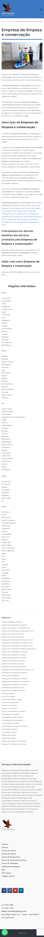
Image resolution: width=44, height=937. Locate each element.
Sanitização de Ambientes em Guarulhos (16, 682)
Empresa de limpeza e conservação (14, 741)
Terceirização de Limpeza (10, 714)
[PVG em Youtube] (15, 890)
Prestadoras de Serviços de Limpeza (14, 673)
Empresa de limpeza (29, 74)
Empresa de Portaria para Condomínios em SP (18, 631)
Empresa (5, 844)
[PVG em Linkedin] (20, 890)
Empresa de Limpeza (9, 738)
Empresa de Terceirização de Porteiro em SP (17, 646)
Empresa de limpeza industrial (12, 622)
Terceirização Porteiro (9, 732)
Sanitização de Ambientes (10, 676)
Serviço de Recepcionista (10, 702)
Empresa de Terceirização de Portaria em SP (17, 643)
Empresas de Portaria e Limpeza (13, 664)
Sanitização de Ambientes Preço (13, 687)
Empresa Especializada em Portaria (14, 658)
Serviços (10, 21)
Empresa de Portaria (9, 735)
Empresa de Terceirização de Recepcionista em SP (19, 649)
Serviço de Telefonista (9, 705)
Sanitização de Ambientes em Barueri (15, 679)
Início (3, 21)
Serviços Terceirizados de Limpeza (14, 711)
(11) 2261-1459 (7, 908)
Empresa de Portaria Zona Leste (13, 634)
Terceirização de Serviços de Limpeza (15, 726)
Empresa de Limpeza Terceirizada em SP (16, 628)
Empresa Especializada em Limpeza (14, 655)
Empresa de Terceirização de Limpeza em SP (17, 640)
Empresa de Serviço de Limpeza (13, 637)
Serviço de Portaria (8, 696)
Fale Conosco (6, 873)
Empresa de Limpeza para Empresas (14, 625)
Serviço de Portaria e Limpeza (12, 699)
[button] (4, 932)
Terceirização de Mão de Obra (12, 717)
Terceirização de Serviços (10, 723)
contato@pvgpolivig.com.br (17, 911)
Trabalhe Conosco (8, 876)
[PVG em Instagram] (9, 890)
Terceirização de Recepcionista (12, 720)
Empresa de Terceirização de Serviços (15, 652)
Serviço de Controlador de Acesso (13, 690)
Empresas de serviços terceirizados (14, 667)
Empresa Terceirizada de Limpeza (13, 661)
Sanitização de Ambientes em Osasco (15, 684)
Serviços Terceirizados (9, 708)
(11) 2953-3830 (7, 905)
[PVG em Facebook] (4, 890)
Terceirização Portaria (9, 729)
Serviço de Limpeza (8, 693)
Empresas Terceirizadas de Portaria (14, 744)
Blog (3, 870)
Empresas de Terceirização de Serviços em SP (18, 670)
